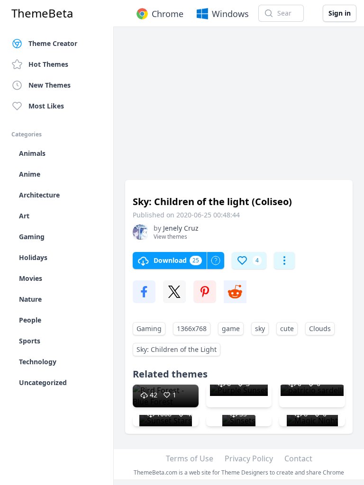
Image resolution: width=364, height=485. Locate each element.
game (231, 328)
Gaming (149, 328)
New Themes (49, 85)
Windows (230, 13)
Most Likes (46, 105)
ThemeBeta (42, 13)
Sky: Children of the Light (176, 349)
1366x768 (192, 328)
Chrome (167, 13)
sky (260, 328)
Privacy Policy (249, 458)
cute (287, 328)
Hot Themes (48, 64)
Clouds (320, 328)
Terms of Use (189, 458)
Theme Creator (52, 43)
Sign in (339, 13)
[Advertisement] (239, 108)
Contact (298, 458)
